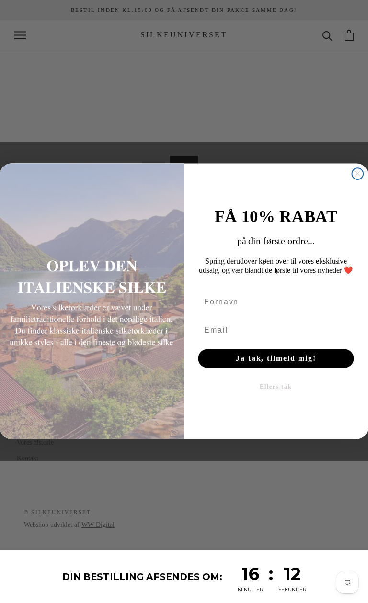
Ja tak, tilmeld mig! (276, 359)
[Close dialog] (358, 174)
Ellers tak (276, 387)
